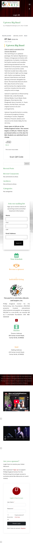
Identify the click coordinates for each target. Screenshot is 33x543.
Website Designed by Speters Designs (16, 383)
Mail (16, 347)
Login (15, 15)
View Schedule (16, 259)
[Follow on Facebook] (29, 9)
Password (10, 508)
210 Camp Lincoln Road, (16, 335)
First (7, 222)
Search (27, 163)
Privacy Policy (28, 378)
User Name (10, 502)
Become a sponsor (16, 269)
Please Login (16, 523)
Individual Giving (16, 279)
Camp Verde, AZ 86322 (16, 337)
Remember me (10, 518)
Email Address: (11, 233)
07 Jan (8, 142)
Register (23, 528)
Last (7, 229)
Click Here (17, 517)
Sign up (15, 470)
